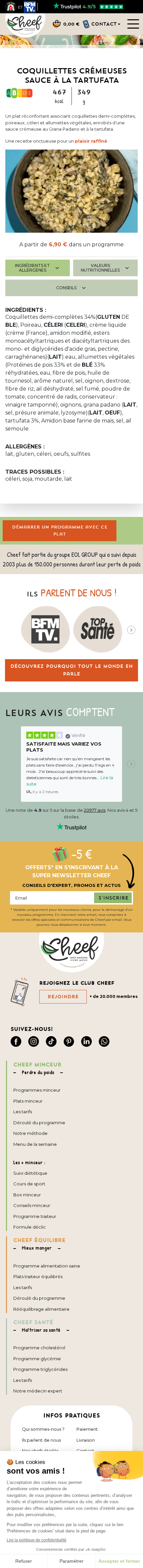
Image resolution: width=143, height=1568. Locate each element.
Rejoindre (63, 997)
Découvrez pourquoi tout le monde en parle (71, 670)
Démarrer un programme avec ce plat (59, 530)
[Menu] (133, 24)
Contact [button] (104, 24)
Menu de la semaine (35, 1144)
